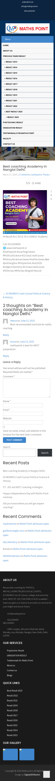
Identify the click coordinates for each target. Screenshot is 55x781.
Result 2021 (11, 101)
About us (7, 51)
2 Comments (24, 174)
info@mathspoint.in (29, 6)
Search (6, 447)
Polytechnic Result (13, 122)
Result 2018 (11, 89)
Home (6, 45)
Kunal (13, 341)
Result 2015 (11, 73)
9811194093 (29, 11)
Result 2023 (13, 117)
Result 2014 (11, 67)
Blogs (9, 675)
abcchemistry (10, 542)
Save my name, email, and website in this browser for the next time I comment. (24, 432)
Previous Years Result (14, 56)
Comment (9, 376)
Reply (6, 335)
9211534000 (12, 619)
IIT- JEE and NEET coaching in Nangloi (23, 487)
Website (7, 418)
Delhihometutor (11, 556)
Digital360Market (32, 774)
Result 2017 (11, 84)
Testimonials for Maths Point (18, 133)
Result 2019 (11, 95)
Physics (46, 174)
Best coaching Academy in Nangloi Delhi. (24, 470)
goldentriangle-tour (13, 530)
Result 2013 (11, 62)
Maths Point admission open (34, 523)
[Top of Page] (46, 774)
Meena (13, 320)
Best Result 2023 (14, 112)
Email (6, 409)
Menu (8, 39)
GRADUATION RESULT (12, 128)
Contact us (9, 144)
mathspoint (36, 174)
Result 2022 (11, 106)
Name (7, 401)
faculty (7, 139)
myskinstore (9, 523)
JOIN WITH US (27, 2)
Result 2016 (11, 78)
